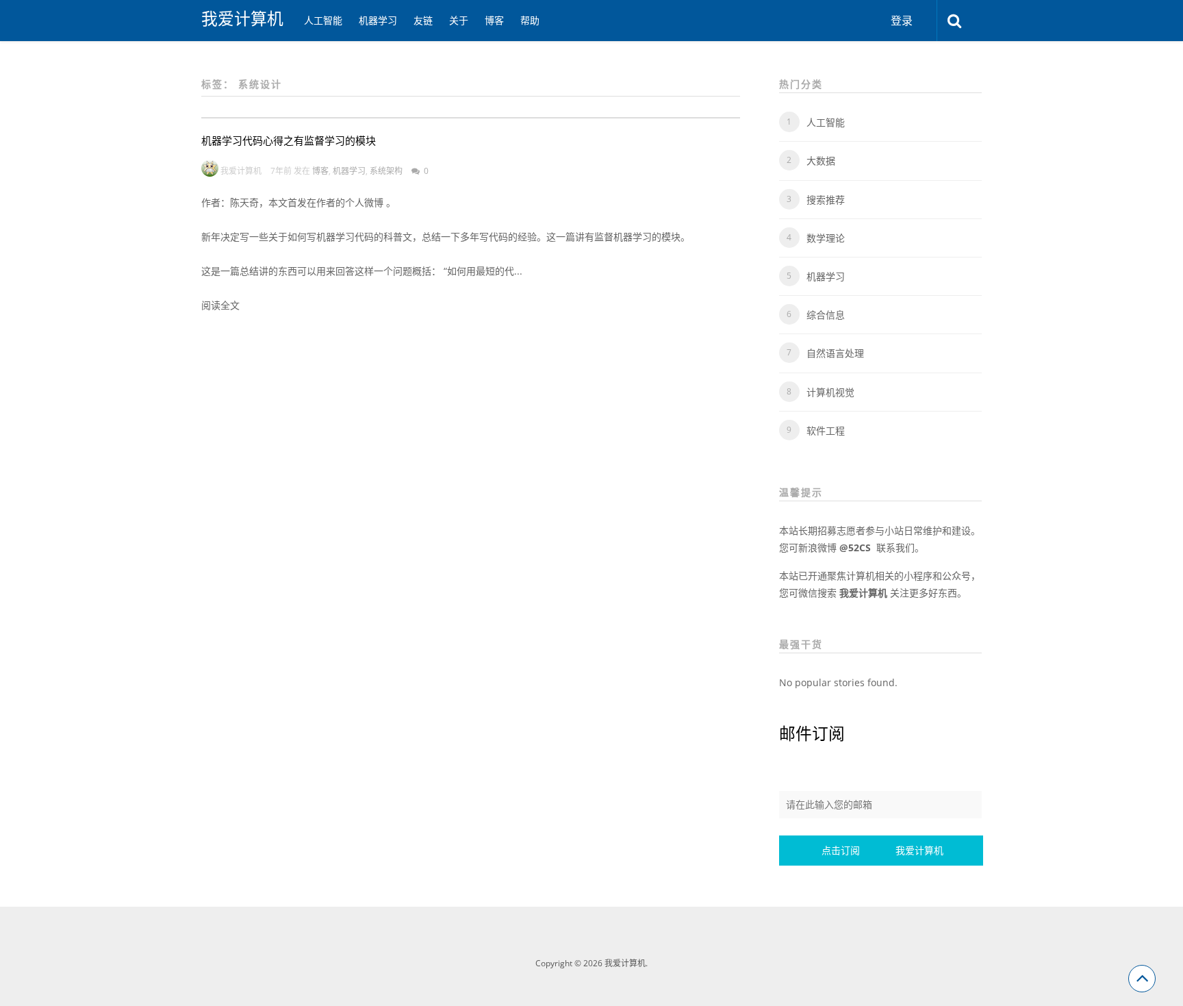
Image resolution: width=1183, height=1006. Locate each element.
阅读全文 (220, 305)
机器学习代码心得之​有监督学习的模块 (288, 140)
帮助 (529, 20)
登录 (902, 20)
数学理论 (825, 237)
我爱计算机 (242, 18)
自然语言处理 (835, 353)
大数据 (820, 160)
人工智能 (323, 20)
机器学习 (378, 20)
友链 (423, 20)
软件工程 (825, 430)
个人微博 (365, 202)
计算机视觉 (830, 392)
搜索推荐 (825, 199)
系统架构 (386, 171)
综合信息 (825, 314)
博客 (494, 20)
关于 (458, 20)
